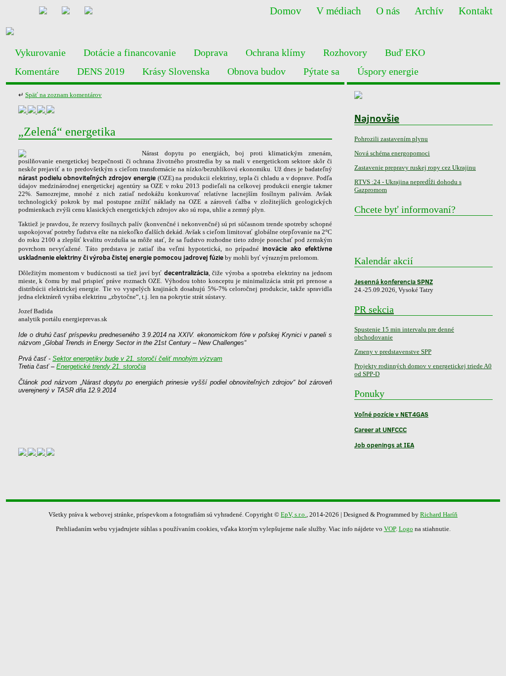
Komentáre (37, 71)
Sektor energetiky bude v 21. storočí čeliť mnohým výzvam (137, 358)
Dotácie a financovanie (130, 52)
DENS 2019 (101, 71)
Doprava (211, 52)
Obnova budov (256, 71)
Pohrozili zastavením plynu (391, 139)
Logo (406, 528)
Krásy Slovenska (176, 71)
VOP (390, 528)
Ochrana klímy (275, 52)
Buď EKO (405, 52)
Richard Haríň (439, 514)
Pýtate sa (321, 71)
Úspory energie (388, 71)
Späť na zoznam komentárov (63, 94)
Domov (285, 11)
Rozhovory (345, 52)
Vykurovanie (40, 52)
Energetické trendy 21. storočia (101, 366)
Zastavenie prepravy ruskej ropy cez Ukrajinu (415, 167)
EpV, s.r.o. (293, 514)
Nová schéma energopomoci (392, 153)
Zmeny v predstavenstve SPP (392, 351)
